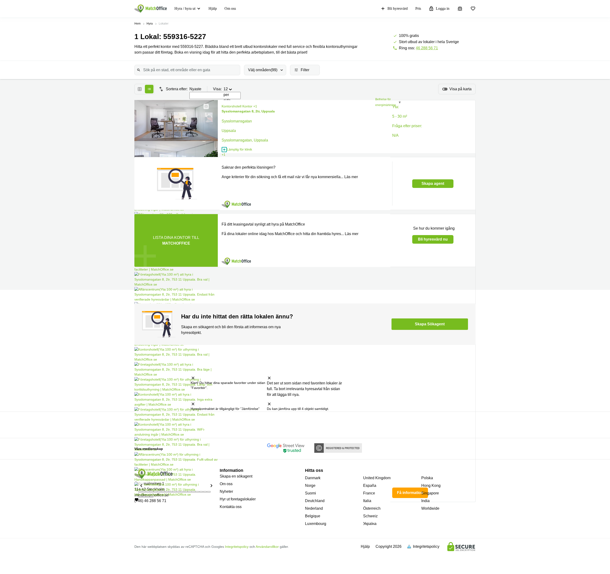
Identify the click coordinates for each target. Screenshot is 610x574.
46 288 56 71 (427, 48)
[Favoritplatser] (473, 8)
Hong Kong (431, 485)
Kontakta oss (231, 507)
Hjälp (212, 8)
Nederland (314, 508)
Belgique (312, 516)
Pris (418, 8)
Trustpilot (171, 424)
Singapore (430, 493)
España (369, 485)
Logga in (442, 8)
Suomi (310, 493)
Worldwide (430, 508)
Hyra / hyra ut (184, 8)
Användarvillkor (267, 547)
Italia (367, 501)
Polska (427, 478)
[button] (141, 485)
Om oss (230, 8)
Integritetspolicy (237, 547)
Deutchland (315, 501)
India (425, 501)
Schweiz (370, 516)
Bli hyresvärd (397, 8)
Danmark (312, 478)
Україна (369, 524)
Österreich (372, 508)
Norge (310, 485)
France (369, 493)
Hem (137, 23)
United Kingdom (377, 478)
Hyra (150, 23)
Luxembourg (315, 524)
